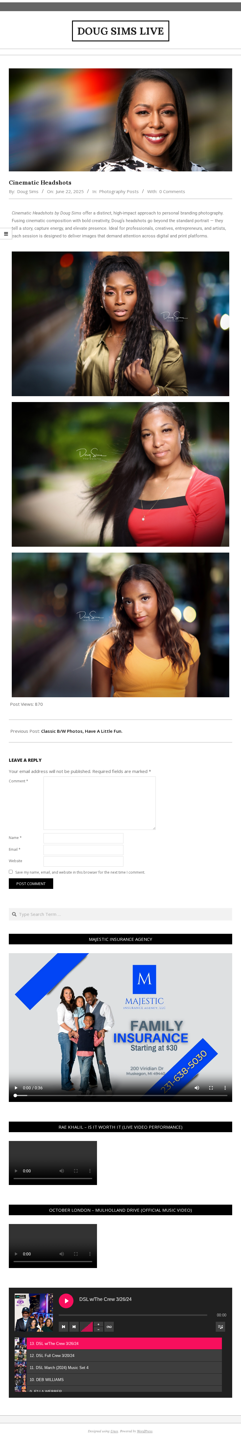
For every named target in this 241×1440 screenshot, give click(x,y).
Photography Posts (119, 191)
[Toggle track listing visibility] (220, 1327)
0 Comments (172, 191)
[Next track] (74, 1327)
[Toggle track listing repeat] (109, 1327)
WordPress (145, 1431)
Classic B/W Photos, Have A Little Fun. (82, 731)
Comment (18, 781)
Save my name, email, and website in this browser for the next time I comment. (80, 872)
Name (15, 837)
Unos (114, 1431)
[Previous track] (63, 1327)
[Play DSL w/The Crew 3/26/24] (66, 1301)
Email (15, 849)
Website (15, 860)
